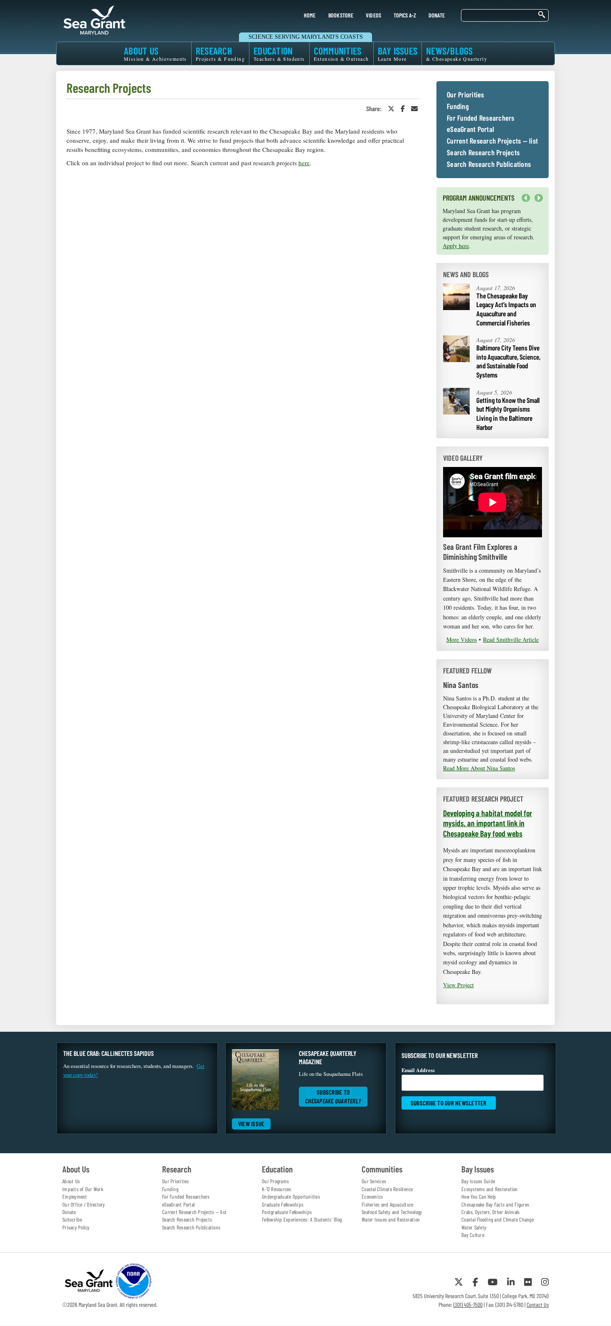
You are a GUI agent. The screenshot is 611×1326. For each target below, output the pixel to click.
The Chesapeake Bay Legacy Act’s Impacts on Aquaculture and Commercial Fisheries (506, 309)
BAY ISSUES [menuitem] (398, 53)
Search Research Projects (483, 153)
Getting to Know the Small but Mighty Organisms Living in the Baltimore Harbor (508, 413)
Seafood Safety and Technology (392, 1212)
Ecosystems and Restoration (489, 1189)
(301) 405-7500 (468, 1304)
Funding (458, 106)
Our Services (374, 1181)
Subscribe (72, 1219)
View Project (458, 985)
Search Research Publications (489, 164)
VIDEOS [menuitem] (374, 15)
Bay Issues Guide (478, 1181)
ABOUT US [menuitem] (155, 53)
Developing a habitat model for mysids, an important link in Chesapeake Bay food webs (487, 823)
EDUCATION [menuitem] (279, 53)
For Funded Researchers (481, 118)
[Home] (94, 18)
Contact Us (538, 1304)
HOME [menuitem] (310, 15)
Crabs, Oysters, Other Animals (490, 1212)
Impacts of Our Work (82, 1189)
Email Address (418, 1070)
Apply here (456, 246)
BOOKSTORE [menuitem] (340, 15)
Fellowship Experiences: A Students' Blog (302, 1219)
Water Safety (473, 1227)
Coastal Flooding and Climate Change (497, 1219)
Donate (69, 1212)
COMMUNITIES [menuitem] (341, 53)
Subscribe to (333, 1096)
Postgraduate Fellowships (287, 1212)
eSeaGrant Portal (470, 129)
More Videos (461, 639)
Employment (74, 1196)
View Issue (251, 1123)
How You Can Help (478, 1196)
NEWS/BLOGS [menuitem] (456, 53)
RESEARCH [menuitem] (220, 53)
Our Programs (275, 1181)
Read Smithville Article (511, 639)
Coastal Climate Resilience (387, 1189)
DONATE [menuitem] (437, 15)
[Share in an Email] (414, 108)
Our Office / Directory (83, 1204)
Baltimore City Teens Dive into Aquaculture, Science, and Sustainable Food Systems (508, 361)
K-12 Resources (276, 1189)
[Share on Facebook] (403, 108)
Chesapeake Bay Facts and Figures (495, 1204)
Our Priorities (465, 95)
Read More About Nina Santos (479, 768)
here (304, 163)
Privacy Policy (76, 1227)
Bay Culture (472, 1235)
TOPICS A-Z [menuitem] (405, 15)
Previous (526, 198)
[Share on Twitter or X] (391, 108)
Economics (372, 1196)
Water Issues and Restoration (391, 1219)
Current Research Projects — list (492, 141)
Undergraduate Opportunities (291, 1196)
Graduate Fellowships (282, 1204)
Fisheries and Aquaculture (387, 1204)
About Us (71, 1181)
